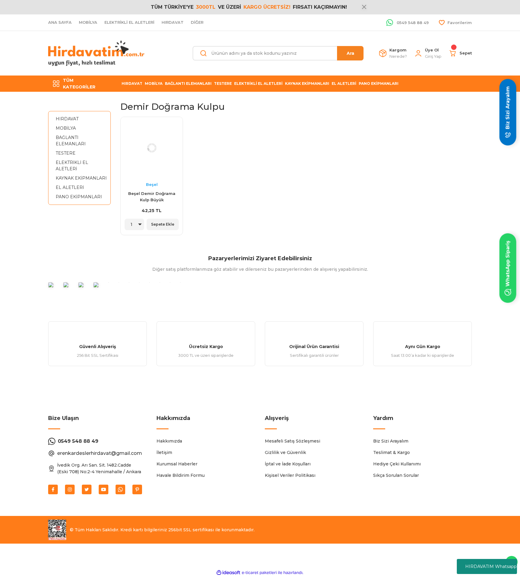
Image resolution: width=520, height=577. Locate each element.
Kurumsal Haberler (176, 464)
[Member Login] (418, 53)
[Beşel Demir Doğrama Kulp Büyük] (152, 148)
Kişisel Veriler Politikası (290, 475)
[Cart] (453, 53)
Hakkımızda (169, 441)
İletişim (164, 452)
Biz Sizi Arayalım (390, 441)
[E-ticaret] (259, 572)
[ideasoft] (228, 572)
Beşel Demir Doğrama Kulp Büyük (151, 196)
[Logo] (96, 53)
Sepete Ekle (162, 224)
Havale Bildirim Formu (180, 475)
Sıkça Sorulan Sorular (396, 475)
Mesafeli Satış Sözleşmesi (292, 441)
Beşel (152, 184)
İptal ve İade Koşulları (288, 464)
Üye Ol (432, 50)
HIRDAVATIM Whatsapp (491, 566)
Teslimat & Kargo (391, 452)
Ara (350, 53)
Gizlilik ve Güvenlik (285, 452)
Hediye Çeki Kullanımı (397, 464)
